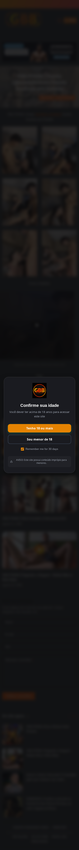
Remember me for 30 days (42, 448)
